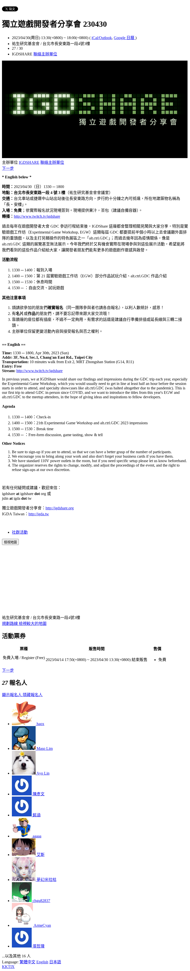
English (42, 962)
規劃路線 (10, 623)
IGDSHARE (29, 162)
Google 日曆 (124, 38)
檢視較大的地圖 (33, 623)
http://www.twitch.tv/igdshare (37, 216)
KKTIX (8, 967)
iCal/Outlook (102, 38)
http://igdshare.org (60, 508)
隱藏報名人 (33, 695)
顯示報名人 (12, 695)
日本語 (55, 962)
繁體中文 (27, 962)
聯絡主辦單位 (45, 54)
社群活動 (20, 532)
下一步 (8, 168)
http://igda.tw (38, 514)
